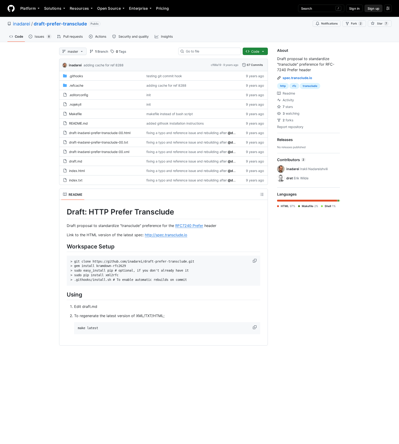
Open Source (109, 8)
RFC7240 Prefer (189, 225)
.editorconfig (78, 95)
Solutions (52, 8)
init (148, 95)
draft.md (75, 161)
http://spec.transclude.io (166, 235)
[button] (255, 260)
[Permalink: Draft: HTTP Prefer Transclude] (63, 212)
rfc (294, 86)
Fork (356, 23)
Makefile (75, 114)
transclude (310, 86)
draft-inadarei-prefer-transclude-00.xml (99, 152)
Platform (28, 8)
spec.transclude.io (297, 78)
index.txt (75, 180)
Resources (79, 8)
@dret (232, 133)
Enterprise (138, 8)
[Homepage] (11, 8)
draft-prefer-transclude (60, 24)
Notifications (329, 23)
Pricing (162, 8)
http (283, 86)
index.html (77, 171)
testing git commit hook (164, 76)
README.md (78, 123)
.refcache (76, 85)
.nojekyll (75, 104)
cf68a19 (216, 65)
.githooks (76, 76)
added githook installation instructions (175, 123)
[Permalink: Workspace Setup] (63, 246)
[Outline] (262, 194)
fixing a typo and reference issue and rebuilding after (186, 133)
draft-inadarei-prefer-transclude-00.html (99, 133)
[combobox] (211, 51)
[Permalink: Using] (63, 294)
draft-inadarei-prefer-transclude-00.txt (98, 142)
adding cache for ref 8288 (104, 65)
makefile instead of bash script (169, 114)
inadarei (21, 24)
